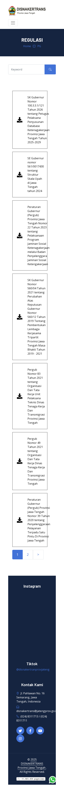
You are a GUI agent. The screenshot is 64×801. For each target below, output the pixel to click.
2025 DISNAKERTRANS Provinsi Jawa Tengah (32, 764)
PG (39, 46)
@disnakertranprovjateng (32, 669)
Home (27, 46)
